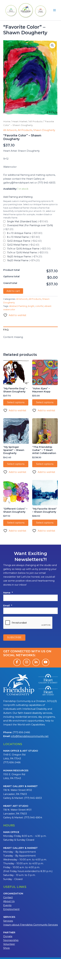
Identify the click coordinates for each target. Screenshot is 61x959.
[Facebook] (17, 662)
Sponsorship (11, 940)
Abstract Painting (18, 306)
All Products (35, 121)
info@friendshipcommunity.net (29, 736)
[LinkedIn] (36, 662)
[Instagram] (26, 662)
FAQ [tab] (6, 329)
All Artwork (10, 130)
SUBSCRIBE (14, 637)
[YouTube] (45, 662)
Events (7, 905)
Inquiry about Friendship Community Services (30, 924)
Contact (8, 897)
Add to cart (13, 291)
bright (31, 306)
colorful (39, 306)
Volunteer (9, 944)
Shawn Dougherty (44, 130)
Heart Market (19, 121)
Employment (11, 909)
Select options (15, 402)
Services (8, 920)
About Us (8, 901)
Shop (6, 948)
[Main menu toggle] (54, 10)
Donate (7, 936)
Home (6, 121)
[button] (52, 45)
